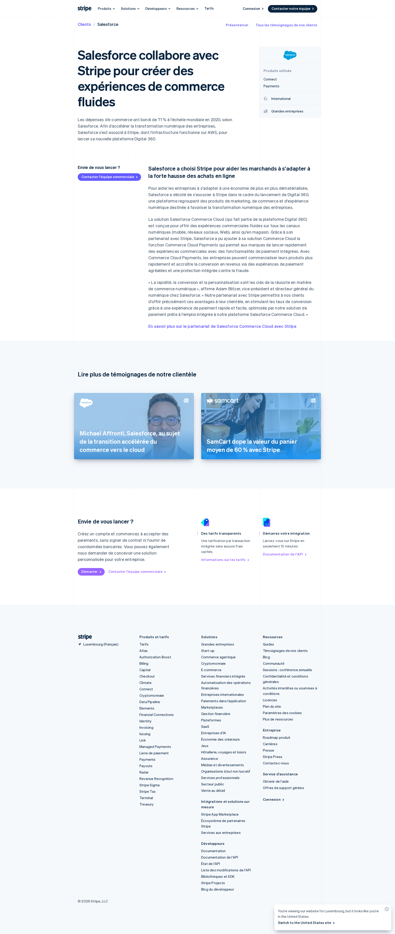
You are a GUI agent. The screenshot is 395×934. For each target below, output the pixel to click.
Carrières (270, 744)
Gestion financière (215, 713)
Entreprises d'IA (213, 733)
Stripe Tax (147, 791)
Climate (145, 682)
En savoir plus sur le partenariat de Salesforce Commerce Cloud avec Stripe (222, 326)
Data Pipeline (149, 701)
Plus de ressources (278, 719)
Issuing (144, 733)
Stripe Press (272, 756)
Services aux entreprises (221, 832)
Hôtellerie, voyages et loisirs (223, 752)
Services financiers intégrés (223, 676)
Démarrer (89, 571)
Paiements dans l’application (223, 701)
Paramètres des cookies (282, 712)
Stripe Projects (213, 883)
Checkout (147, 676)
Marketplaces (212, 707)
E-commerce (211, 669)
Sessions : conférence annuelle (287, 669)
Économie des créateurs (220, 739)
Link (142, 740)
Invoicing (146, 727)
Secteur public (212, 784)
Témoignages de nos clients (285, 650)
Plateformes (211, 720)
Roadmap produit (276, 737)
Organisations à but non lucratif (225, 771)
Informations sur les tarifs (223, 559)
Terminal (146, 797)
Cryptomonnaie (151, 695)
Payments (147, 759)
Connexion (251, 8)
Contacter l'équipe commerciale (107, 176)
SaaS (205, 726)
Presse (268, 750)
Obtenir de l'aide (276, 781)
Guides (268, 644)
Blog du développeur (217, 889)
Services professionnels (220, 777)
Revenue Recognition (156, 778)
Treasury (146, 804)
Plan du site (272, 706)
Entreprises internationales (222, 694)
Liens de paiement (154, 753)
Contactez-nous (276, 763)
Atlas (143, 650)
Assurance (209, 758)
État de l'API (210, 863)
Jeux (204, 745)
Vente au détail (213, 790)
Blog (266, 657)
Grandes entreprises (217, 644)
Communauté (273, 663)
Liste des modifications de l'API (226, 870)
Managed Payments (155, 746)
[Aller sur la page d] (83, 637)
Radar (144, 772)
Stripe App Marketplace (220, 814)
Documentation (213, 851)
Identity (145, 721)
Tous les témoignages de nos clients (286, 25)
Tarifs (209, 8)
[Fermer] (386, 910)
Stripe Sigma (149, 785)
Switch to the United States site (304, 922)
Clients (84, 24)
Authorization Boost (155, 657)
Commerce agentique (218, 657)
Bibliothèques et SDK (218, 876)
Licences (270, 700)
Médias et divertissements (222, 765)
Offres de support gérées (283, 787)
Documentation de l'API (283, 554)
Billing (143, 663)
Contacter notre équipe (291, 8)
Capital (144, 669)
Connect (146, 689)
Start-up (208, 650)
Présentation (237, 25)
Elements (147, 708)
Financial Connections (156, 714)
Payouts (145, 765)
